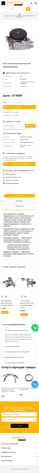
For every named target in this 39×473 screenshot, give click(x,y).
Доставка (19, 201)
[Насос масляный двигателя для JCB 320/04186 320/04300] (19, 39)
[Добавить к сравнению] (6, 296)
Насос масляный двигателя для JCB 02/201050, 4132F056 (7, 303)
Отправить (20, 426)
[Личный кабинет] (31, 3)
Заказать (31, 126)
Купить (19, 107)
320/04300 (23, 86)
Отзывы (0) (19, 206)
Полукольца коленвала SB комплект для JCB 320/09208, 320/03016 (10, 389)
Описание (19, 196)
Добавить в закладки (12, 112)
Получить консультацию (20, 164)
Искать (28, 9)
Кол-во (5, 102)
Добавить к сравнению (12, 115)
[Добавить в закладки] (2, 296)
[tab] (19, 330)
